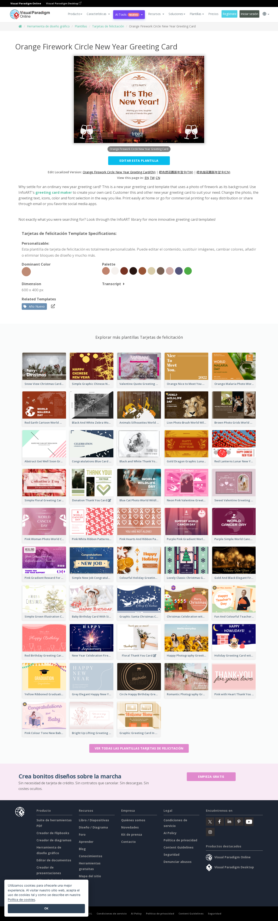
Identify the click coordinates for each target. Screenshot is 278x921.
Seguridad (171, 854)
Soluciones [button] (176, 14)
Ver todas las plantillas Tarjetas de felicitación (139, 748)
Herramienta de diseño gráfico (48, 26)
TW (152, 178)
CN (158, 178)
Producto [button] (74, 14)
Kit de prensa (131, 834)
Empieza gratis (211, 777)
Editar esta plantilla (138, 160)
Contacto (128, 842)
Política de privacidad (180, 840)
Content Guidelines (179, 847)
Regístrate (229, 14)
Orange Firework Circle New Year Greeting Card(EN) (119, 172)
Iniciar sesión (249, 14)
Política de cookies (21, 899)
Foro (82, 834)
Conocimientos (90, 856)
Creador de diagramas (53, 840)
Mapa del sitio (90, 876)
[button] (98, 14)
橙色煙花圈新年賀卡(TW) (176, 172)
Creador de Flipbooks (52, 833)
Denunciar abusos (178, 862)
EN (147, 178)
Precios (213, 14)
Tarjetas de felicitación (108, 26)
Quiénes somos (133, 820)
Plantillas (81, 26)
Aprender (86, 842)
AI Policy (170, 833)
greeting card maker (53, 192)
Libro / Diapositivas (94, 820)
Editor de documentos (53, 860)
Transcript (111, 283)
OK (46, 908)
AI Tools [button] (126, 14)
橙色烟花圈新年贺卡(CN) (213, 172)
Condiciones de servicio (112, 913)
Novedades (130, 827)
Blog (82, 849)
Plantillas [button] (195, 14)
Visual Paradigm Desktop (62, 3)
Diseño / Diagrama (93, 827)
